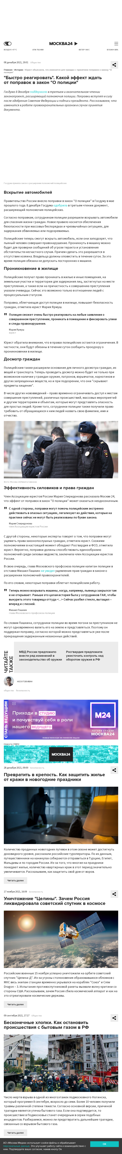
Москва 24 (61, 44)
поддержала (38, 92)
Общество (35, 62)
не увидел (48, 571)
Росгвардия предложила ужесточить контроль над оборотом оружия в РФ (84, 655)
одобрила (60, 205)
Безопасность (37, 767)
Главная (8, 69)
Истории (18, 69)
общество (9, 691)
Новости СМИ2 (11, 744)
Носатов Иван (24, 681)
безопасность (23, 691)
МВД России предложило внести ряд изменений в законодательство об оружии (40, 655)
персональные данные (16, 1146)
